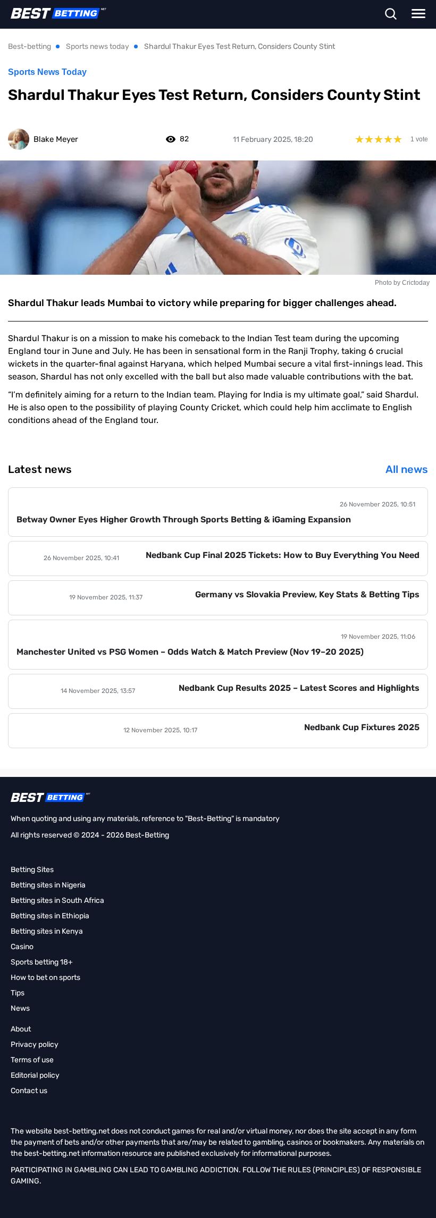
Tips (17, 992)
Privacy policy (34, 1044)
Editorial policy (35, 1075)
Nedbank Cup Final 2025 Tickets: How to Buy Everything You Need (283, 555)
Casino (22, 946)
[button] (390, 15)
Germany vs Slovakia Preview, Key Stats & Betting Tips (307, 594)
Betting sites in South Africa (57, 900)
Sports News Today (47, 72)
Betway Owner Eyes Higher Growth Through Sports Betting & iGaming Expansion (183, 519)
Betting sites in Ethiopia (50, 915)
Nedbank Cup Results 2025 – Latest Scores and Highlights (299, 688)
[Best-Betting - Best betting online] (53, 13)
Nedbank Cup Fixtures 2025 (362, 727)
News (20, 1008)
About (21, 1029)
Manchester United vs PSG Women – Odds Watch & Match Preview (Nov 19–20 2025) (190, 652)
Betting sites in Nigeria (48, 885)
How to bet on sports (45, 977)
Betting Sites (32, 869)
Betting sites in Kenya (47, 931)
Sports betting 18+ (42, 962)
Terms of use (32, 1059)
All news (406, 469)
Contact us (29, 1090)
